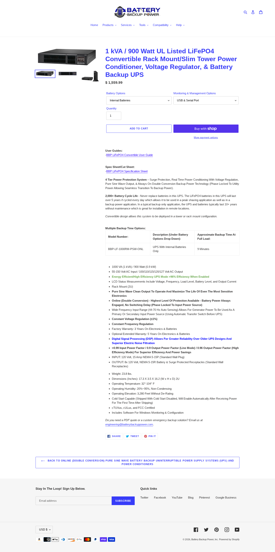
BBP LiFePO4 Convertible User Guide (129, 155)
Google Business (226, 497)
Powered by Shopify (229, 539)
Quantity (111, 108)
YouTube (177, 497)
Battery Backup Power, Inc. (204, 539)
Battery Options (115, 93)
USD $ (43, 529)
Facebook (160, 497)
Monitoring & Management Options (194, 93)
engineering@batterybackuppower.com (129, 424)
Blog (190, 497)
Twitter (144, 497)
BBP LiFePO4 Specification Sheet (127, 171)
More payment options (206, 137)
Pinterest (204, 497)
